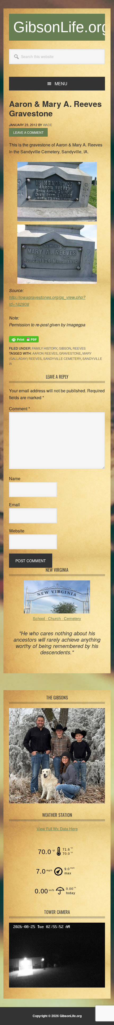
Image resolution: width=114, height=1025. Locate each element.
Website (16, 531)
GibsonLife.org (61, 27)
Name (14, 478)
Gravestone (70, 353)
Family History (44, 348)
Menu (61, 83)
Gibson (65, 348)
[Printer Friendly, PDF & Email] (24, 338)
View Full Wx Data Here (57, 828)
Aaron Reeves (45, 353)
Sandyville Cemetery (62, 358)
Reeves (79, 348)
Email (14, 505)
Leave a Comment (28, 132)
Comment (19, 409)
